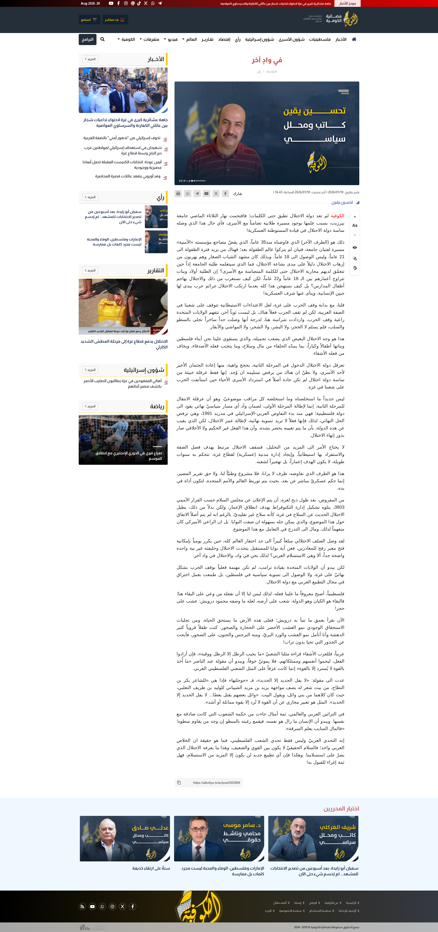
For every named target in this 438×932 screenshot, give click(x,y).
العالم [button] (191, 39)
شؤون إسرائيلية (259, 39)
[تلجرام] (197, 193)
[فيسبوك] (225, 193)
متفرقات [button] (151, 39)
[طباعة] (178, 193)
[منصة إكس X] (122, 906)
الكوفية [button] (128, 39)
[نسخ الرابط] (179, 782)
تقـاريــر (207, 39)
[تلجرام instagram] (112, 906)
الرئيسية (271, 71)
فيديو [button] (172, 39)
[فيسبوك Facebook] (132, 906)
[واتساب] (187, 193)
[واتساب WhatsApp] (102, 906)
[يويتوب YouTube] (92, 906)
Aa (354, 225)
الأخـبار (341, 39)
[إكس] (216, 193)
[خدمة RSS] (82, 906)
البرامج (88, 39)
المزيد (91, 59)
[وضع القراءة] (354, 247)
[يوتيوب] (206, 193)
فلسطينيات (320, 39)
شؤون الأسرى (292, 39)
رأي (238, 39)
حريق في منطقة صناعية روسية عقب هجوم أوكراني (299, 3)
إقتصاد (224, 39)
